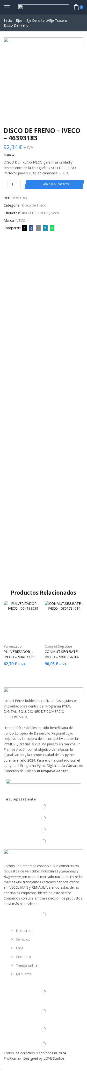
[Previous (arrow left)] (0, 1069)
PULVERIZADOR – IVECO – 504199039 (19, 654)
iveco (55, 212)
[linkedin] (45, 228)
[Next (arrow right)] (2, 1069)
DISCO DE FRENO (34, 212)
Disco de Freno (16, 25)
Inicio (8, 20)
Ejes (19, 20)
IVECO (20, 220)
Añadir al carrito (56, 184)
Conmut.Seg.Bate (58, 646)
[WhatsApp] (51, 228)
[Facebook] (31, 228)
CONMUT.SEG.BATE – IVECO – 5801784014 (63, 654)
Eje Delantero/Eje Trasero (46, 20)
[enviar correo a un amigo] (38, 228)
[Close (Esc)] (0, 1064)
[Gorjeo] (24, 228)
